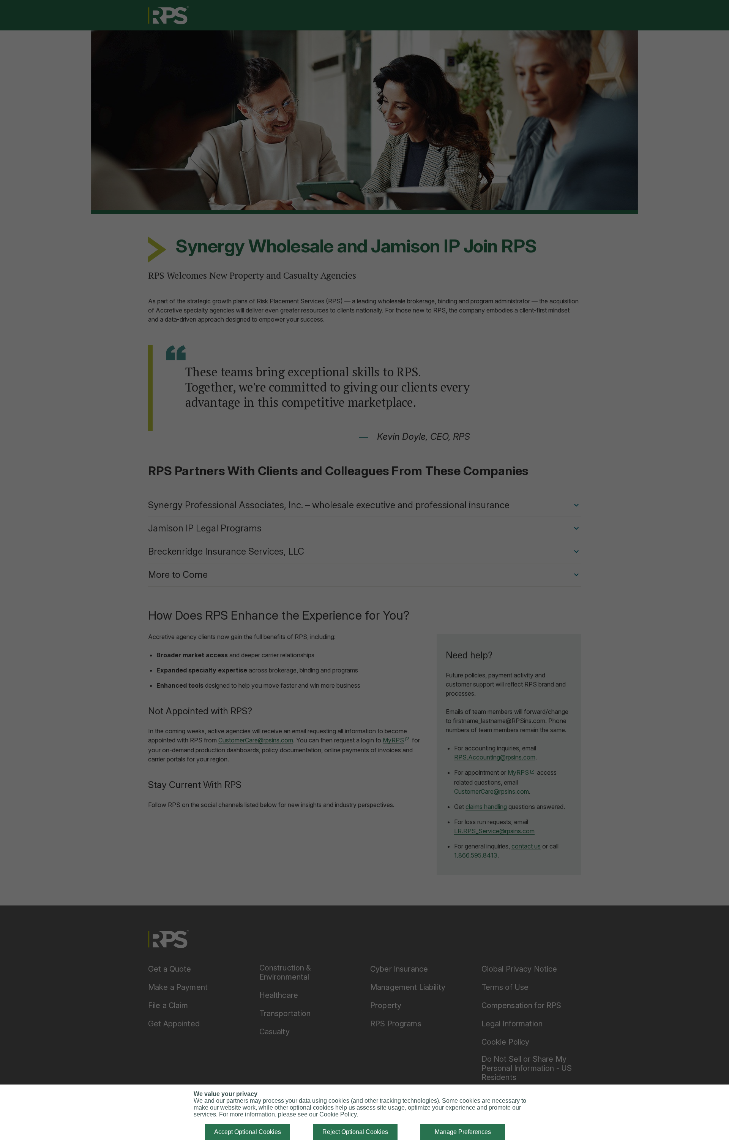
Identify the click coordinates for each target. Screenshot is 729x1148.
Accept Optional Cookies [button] (247, 1132)
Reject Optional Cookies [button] (355, 1132)
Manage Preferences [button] (463, 1132)
